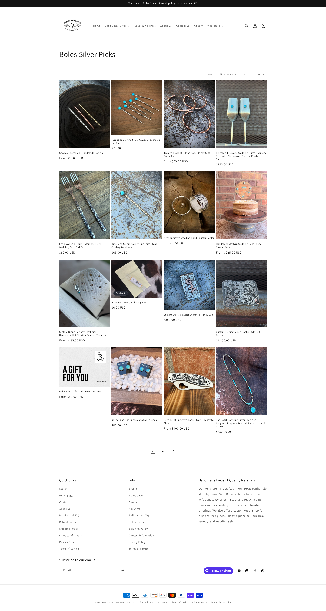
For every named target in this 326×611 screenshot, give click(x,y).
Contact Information (71, 535)
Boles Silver (108, 602)
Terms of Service (69, 548)
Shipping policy (199, 602)
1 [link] (153, 451)
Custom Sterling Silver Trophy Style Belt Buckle (238, 333)
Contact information (221, 602)
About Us (65, 508)
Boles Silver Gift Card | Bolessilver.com (80, 391)
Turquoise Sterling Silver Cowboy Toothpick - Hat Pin (136, 141)
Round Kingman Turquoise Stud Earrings (134, 420)
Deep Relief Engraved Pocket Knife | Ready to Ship (189, 422)
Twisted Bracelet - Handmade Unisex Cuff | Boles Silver (187, 154)
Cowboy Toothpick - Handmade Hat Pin (81, 152)
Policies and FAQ (69, 515)
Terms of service (180, 602)
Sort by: (211, 74)
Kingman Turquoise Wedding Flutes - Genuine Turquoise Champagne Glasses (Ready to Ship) (241, 156)
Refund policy (67, 522)
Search (63, 488)
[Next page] (173, 451)
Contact (64, 502)
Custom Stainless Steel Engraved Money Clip (188, 314)
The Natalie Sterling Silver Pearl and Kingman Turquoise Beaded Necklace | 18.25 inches (240, 423)
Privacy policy (161, 602)
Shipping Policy (68, 528)
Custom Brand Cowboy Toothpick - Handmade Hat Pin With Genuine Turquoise (83, 333)
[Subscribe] (123, 570)
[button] (117, 26)
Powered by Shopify (124, 602)
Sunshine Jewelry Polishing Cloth (129, 302)
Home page (66, 495)
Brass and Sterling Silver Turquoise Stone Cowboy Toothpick (134, 246)
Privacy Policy (67, 542)
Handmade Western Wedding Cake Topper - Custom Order (240, 246)
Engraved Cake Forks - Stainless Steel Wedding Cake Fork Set (80, 246)
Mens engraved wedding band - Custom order (189, 238)
